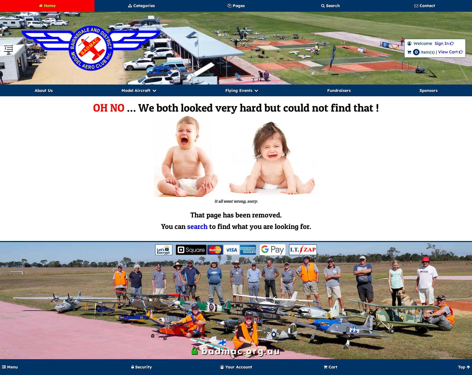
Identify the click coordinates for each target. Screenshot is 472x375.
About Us (44, 90)
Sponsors (429, 90)
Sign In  (444, 43)
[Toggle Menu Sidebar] (7, 49)
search (197, 226)
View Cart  (450, 52)
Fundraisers (339, 90)
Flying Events (238, 90)
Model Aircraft (136, 90)
